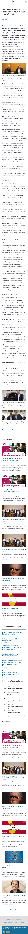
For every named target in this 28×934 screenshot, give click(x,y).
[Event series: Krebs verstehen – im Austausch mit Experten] (13, 704)
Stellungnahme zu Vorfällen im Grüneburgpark (11, 640)
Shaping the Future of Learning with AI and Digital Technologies (13, 491)
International (7, 430)
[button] (14, 909)
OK (4, 931)
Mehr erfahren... (13, 928)
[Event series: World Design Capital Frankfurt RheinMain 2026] (7, 698)
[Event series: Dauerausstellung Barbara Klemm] (13, 686)
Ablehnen (8, 931)
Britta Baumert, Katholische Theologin (14, 895)
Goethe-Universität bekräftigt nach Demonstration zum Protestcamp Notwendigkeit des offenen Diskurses (12, 663)
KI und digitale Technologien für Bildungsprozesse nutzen (12, 459)
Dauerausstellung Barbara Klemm (15, 688)
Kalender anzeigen (6, 721)
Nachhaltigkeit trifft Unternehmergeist (14, 549)
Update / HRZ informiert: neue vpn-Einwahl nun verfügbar (12, 633)
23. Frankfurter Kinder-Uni (13, 718)
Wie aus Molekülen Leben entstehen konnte (13, 867)
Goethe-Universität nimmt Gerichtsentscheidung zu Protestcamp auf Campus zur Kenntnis (10, 673)
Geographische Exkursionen (13, 712)
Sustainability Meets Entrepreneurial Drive (13, 520)
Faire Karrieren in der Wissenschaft (13, 836)
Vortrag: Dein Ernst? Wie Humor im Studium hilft (13, 580)
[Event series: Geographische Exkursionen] (13, 710)
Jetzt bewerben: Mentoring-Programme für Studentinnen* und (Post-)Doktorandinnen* (12, 647)
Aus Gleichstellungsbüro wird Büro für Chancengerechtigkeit (12, 655)
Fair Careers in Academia (10, 608)
